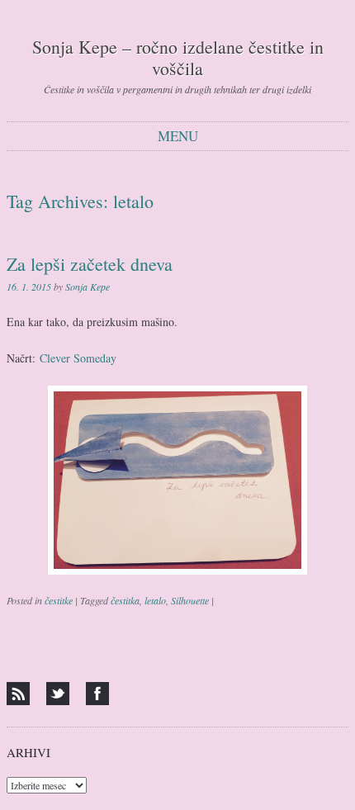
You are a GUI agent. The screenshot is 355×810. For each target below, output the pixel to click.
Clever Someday (78, 358)
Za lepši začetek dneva (90, 264)
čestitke (59, 600)
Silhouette (190, 600)
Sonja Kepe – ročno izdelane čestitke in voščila (178, 57)
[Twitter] (57, 693)
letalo (155, 600)
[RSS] (18, 693)
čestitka (125, 600)
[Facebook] (97, 693)
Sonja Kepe (87, 286)
